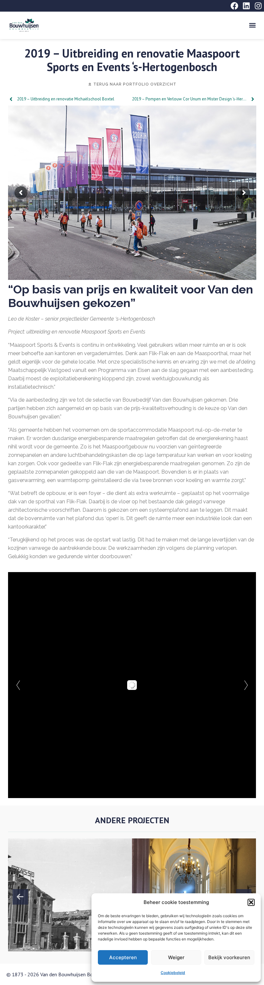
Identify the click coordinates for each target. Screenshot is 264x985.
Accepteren (123, 957)
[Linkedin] (246, 6)
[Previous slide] (20, 897)
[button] (251, 902)
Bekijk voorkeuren (229, 957)
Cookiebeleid (173, 972)
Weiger (176, 957)
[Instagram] (258, 6)
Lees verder (66, 916)
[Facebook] (234, 6)
